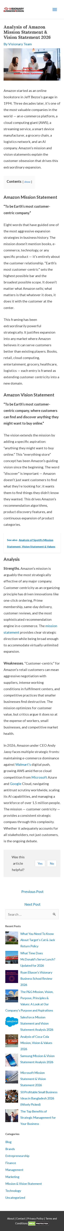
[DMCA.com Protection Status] (38, 1223)
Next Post (32, 904)
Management (14, 1170)
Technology (13, 1191)
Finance (10, 1163)
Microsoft (39, 777)
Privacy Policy (35, 1218)
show (27, 181)
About (11, 1218)
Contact (21, 1218)
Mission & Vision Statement (23, 1183)
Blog (8, 1142)
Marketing (12, 1177)
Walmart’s (23, 764)
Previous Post (32, 891)
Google (15, 784)
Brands (10, 1149)
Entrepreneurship (17, 1156)
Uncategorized (15, 1197)
